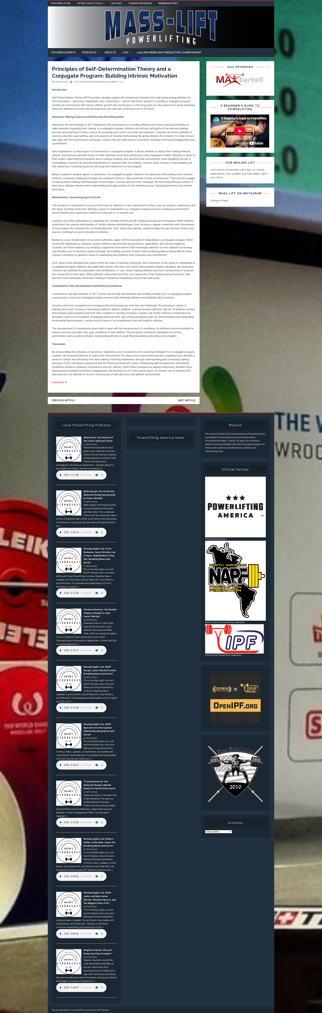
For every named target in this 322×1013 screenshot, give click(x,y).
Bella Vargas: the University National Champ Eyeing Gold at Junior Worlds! (99, 495)
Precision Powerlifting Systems (102, 81)
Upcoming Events (63, 52)
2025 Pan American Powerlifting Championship (169, 52)
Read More (58, 382)
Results (110, 52)
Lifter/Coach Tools (89, 3)
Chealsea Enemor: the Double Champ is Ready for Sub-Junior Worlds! (100, 613)
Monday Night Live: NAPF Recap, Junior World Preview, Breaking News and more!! (100, 670)
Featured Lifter (60, 3)
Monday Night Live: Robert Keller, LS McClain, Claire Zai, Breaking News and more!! (100, 842)
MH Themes (103, 1010)
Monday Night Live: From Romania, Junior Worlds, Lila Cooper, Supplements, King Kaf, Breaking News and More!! (99, 555)
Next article (186, 400)
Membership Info (168, 3)
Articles (116, 3)
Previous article (63, 400)
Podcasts (89, 52)
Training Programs (140, 3)
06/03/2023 (61, 81)
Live (125, 52)
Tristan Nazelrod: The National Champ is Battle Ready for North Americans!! (99, 785)
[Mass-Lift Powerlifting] (161, 46)
